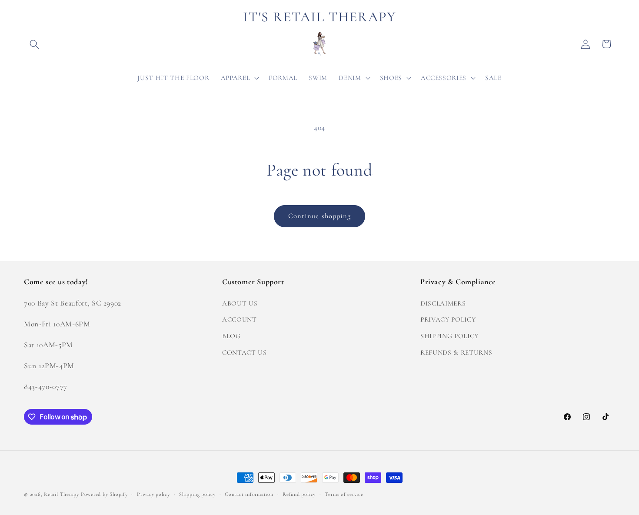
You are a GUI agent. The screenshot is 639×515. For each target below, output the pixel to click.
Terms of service (344, 494)
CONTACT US (244, 352)
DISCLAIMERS (443, 303)
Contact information (249, 494)
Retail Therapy (61, 494)
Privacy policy (153, 494)
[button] (34, 43)
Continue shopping (319, 216)
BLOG (231, 335)
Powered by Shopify (104, 494)
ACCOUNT (239, 319)
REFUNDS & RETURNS (456, 352)
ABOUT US (239, 303)
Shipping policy (197, 494)
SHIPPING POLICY (449, 335)
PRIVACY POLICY (448, 319)
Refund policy (299, 494)
